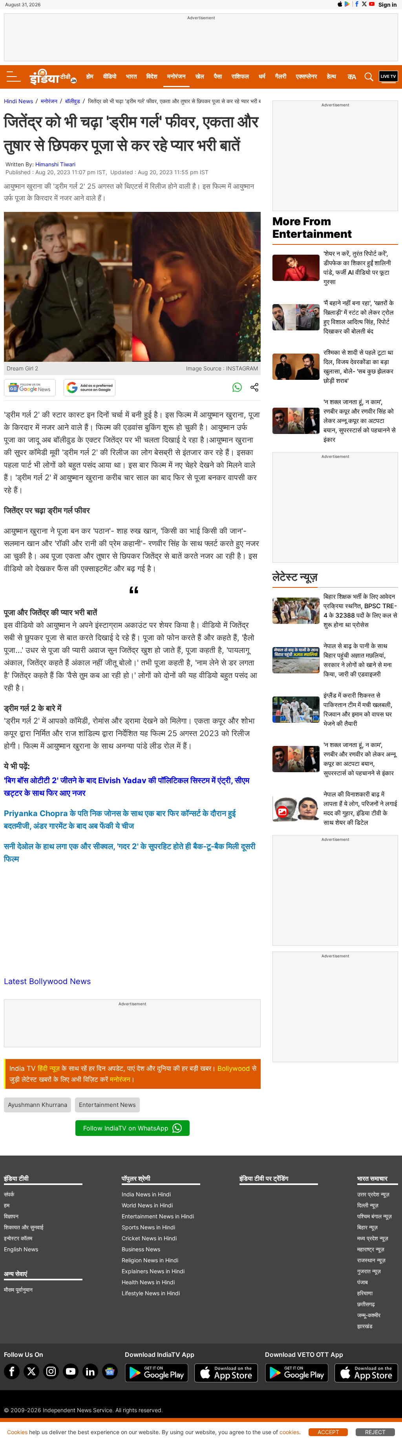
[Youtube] (71, 1371)
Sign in (387, 4)
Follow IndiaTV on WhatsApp (125, 1128)
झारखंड (365, 1326)
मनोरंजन (176, 76)
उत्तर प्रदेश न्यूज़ (373, 1194)
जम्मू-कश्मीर (368, 1315)
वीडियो (109, 76)
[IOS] (340, 4)
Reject (375, 1432)
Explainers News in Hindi (153, 1271)
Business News (141, 1249)
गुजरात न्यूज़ (369, 1271)
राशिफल (240, 76)
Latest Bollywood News (47, 981)
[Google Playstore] (156, 1373)
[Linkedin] (90, 1371)
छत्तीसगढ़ (366, 1304)
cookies (289, 1432)
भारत (131, 76)
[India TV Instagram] (51, 1371)
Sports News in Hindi (148, 1227)
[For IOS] (366, 1373)
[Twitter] (31, 1371)
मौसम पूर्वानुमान (18, 1289)
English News (21, 1249)
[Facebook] (12, 1371)
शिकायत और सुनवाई (24, 1227)
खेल (200, 76)
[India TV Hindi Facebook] (357, 4)
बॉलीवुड (72, 101)
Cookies (17, 1432)
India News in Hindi (146, 1194)
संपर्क (9, 1194)
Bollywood (233, 1068)
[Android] (347, 4)
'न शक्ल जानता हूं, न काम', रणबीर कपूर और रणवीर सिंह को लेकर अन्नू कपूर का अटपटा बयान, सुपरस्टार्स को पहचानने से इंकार (359, 420)
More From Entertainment (312, 228)
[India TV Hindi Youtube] (372, 4)
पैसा (218, 76)
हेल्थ (331, 76)
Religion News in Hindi (150, 1260)
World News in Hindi (147, 1205)
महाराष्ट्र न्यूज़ (370, 1249)
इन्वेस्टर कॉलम (18, 1238)
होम (89, 76)
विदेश (151, 76)
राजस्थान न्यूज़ (371, 1260)
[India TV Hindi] (53, 77)
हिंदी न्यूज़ (49, 1068)
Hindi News (18, 101)
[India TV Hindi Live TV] (388, 77)
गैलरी (280, 76)
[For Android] (297, 1373)
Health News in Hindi (148, 1282)
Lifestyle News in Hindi (151, 1293)
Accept (328, 1432)
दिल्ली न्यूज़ (367, 1205)
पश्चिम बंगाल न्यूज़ (374, 1216)
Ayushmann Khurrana (37, 1104)
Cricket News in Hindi (149, 1238)
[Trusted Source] (89, 387)
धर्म (262, 76)
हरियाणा (365, 1293)
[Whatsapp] (237, 388)
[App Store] (226, 1373)
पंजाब (362, 1282)
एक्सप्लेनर (306, 76)
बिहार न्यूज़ (367, 1227)
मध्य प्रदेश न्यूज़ (372, 1238)
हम (6, 1205)
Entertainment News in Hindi (158, 1216)
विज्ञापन (11, 1216)
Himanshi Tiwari (55, 164)
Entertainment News (107, 1104)
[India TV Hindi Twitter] (364, 4)
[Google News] (30, 387)
